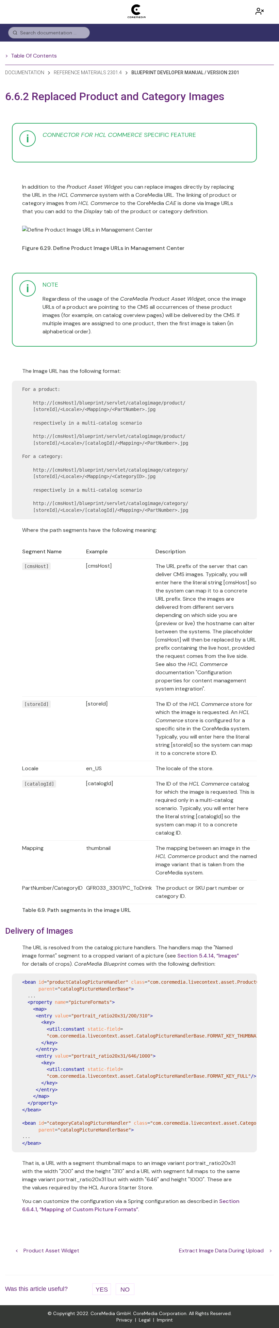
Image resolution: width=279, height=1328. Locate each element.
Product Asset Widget (51, 1250)
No (125, 1289)
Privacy (124, 1320)
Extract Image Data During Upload (221, 1250)
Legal (144, 1320)
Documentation (24, 72)
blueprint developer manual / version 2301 (185, 72)
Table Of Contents (34, 55)
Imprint (165, 1320)
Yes (102, 1289)
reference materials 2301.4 (88, 72)
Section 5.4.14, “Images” (208, 955)
